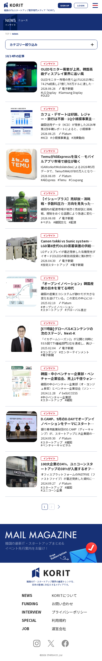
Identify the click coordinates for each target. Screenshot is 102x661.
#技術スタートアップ (54, 264)
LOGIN (80, 5)
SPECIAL (29, 620)
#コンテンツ (49, 352)
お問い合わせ (62, 603)
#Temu (62, 180)
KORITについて (64, 595)
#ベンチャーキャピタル (56, 445)
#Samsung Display (71, 92)
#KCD (44, 137)
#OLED (45, 95)
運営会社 (59, 628)
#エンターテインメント (74, 352)
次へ (58, 507)
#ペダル (46, 222)
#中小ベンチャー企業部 (56, 397)
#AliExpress (48, 180)
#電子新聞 (76, 264)
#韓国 (68, 400)
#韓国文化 (59, 222)
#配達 (72, 222)
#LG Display (48, 92)
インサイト (49, 63)
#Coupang (76, 180)
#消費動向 (77, 137)
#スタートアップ (51, 309)
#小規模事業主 (59, 137)
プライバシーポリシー (69, 612)
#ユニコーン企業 (51, 490)
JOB (25, 628)
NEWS (27, 595)
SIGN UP (64, 5)
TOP (7, 34)
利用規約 (59, 620)
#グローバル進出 (75, 309)
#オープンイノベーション (57, 307)
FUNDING (30, 603)
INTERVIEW (31, 612)
